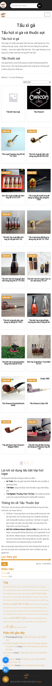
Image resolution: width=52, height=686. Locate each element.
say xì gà (29, 618)
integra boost (38, 611)
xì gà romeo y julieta (20, 627)
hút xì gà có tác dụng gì (39, 608)
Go (39, 6)
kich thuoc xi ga (16, 614)
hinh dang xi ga (44, 604)
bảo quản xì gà (37, 587)
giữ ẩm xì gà (21, 603)
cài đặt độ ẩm (9, 594)
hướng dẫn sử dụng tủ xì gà (24, 611)
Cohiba (4, 573)
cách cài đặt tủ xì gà (9, 597)
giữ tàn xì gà (8, 604)
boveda (5, 587)
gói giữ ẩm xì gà (33, 604)
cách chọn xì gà (39, 593)
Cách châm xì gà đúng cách (22, 594)
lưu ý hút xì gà (26, 614)
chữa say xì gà (38, 590)
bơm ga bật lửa (27, 587)
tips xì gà (10, 622)
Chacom (4, 577)
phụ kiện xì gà (18, 617)
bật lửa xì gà (13, 590)
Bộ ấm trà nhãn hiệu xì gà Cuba (32, 665)
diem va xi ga (38, 600)
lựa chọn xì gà (35, 614)
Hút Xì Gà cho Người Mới (24, 608)
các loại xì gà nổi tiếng (10, 600)
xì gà (9, 626)
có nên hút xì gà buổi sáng (25, 600)
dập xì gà (46, 600)
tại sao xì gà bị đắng (26, 622)
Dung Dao (10, 653)
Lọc (4, 564)
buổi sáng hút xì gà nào (15, 587)
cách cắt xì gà (20, 597)
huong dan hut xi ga (9, 608)
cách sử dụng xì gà (42, 597)
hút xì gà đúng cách (9, 611)
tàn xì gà (16, 622)
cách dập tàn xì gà (30, 597)
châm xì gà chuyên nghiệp (25, 590)
